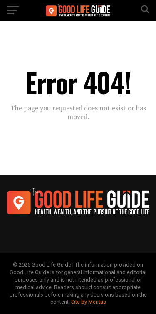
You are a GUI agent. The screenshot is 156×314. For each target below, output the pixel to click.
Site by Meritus (88, 302)
